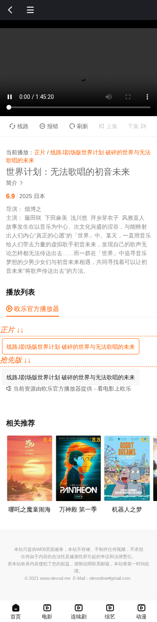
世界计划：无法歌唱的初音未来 (68, 172)
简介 (15, 183)
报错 (48, 126)
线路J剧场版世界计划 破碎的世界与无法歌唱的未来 (70, 347)
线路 (19, 126)
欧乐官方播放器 (32, 308)
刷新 (78, 126)
